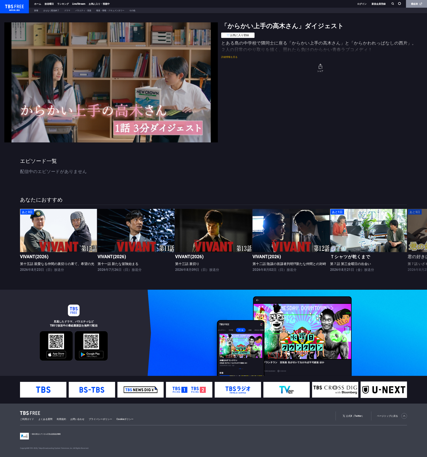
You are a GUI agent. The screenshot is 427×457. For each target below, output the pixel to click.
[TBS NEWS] (140, 390)
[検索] (393, 4)
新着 (36, 10)
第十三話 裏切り (187, 264)
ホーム (37, 4)
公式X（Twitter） (355, 416)
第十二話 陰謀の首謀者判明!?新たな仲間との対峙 (289, 264)
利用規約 (61, 419)
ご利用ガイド (27, 419)
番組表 (414, 4)
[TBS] (43, 390)
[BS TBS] (92, 390)
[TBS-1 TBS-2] (189, 390)
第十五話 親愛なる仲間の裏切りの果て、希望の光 (57, 264)
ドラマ (67, 10)
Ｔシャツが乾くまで (350, 256)
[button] (407, 243)
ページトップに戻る (387, 416)
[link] (58, 230)
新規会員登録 (379, 4)
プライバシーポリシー (100, 419)
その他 (132, 10)
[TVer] (286, 390)
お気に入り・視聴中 (99, 4)
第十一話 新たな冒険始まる (118, 264)
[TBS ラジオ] (238, 390)
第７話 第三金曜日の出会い (350, 264)
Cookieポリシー (124, 419)
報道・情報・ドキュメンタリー (110, 10)
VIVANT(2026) (34, 256)
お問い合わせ (77, 419)
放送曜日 (49, 4)
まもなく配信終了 (51, 10)
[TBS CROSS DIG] (335, 390)
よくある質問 (45, 419)
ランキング (63, 4)
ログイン (362, 4)
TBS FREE (9, 6)
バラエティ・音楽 (83, 10)
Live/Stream (78, 4)
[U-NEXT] (384, 390)
